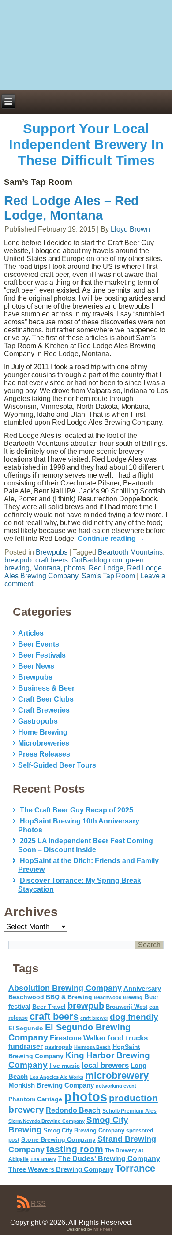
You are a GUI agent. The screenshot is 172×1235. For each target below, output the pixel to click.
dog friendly (134, 1017)
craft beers (51, 560)
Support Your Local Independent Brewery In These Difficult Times (86, 144)
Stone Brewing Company (58, 1139)
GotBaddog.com (96, 560)
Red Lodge (106, 568)
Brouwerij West (126, 1006)
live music (64, 1065)
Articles (31, 633)
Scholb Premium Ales (129, 1111)
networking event (116, 1085)
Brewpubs (51, 552)
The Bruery (43, 1159)
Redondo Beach (73, 1110)
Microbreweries (43, 743)
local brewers (105, 1065)
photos (74, 568)
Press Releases (44, 754)
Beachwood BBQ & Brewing (50, 997)
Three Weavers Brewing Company (60, 1169)
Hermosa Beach (92, 1047)
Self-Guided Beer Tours (57, 765)
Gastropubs (38, 721)
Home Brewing (42, 732)
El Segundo (25, 1028)
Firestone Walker (78, 1038)
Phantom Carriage (35, 1099)
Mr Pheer (102, 1229)
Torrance (135, 1168)
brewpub (18, 560)
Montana (46, 568)
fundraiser (25, 1046)
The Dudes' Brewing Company (109, 1158)
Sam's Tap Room (108, 576)
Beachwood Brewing (118, 997)
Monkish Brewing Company (51, 1085)
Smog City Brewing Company (84, 1130)
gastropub (58, 1047)
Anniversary (142, 988)
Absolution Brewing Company (65, 987)
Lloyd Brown (130, 229)
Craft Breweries (44, 710)
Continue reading (111, 538)
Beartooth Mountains (130, 552)
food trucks (128, 1037)
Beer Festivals (42, 655)
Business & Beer (46, 688)
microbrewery (117, 1075)
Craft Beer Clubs (46, 699)
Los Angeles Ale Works (56, 1077)
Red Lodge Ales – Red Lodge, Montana (71, 208)
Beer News (36, 666)
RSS (38, 1203)
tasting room (74, 1149)
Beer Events (38, 644)
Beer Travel (49, 1006)
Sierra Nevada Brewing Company (46, 1121)
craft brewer (94, 1018)
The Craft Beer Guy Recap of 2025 (76, 810)
